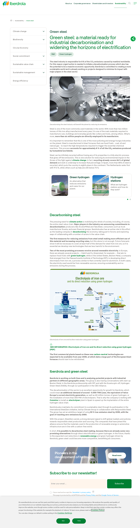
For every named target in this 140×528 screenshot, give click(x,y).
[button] (44, 31)
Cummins (54, 400)
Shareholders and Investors (102, 3)
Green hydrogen (65, 54)
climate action (75, 222)
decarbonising (79, 232)
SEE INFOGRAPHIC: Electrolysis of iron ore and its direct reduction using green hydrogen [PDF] (90, 348)
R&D (53, 54)
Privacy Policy (91, 495)
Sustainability (120, 3)
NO (63, 521)
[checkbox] (51, 493)
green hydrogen (78, 256)
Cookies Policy (97, 510)
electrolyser (74, 400)
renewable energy (88, 436)
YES (79, 521)
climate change (79, 160)
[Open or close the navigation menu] (135, 4)
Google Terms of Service (110, 495)
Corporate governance (82, 3)
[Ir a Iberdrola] (11, 4)
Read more (117, 455)
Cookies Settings (64, 513)
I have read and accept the (85, 492)
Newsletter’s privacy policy (82, 492)
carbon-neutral (101, 354)
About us (68, 3)
